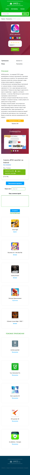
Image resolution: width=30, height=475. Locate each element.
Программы (14, 9)
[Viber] (17, 38)
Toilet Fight (15, 229)
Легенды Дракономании (15, 298)
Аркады (15, 254)
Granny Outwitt (15, 275)
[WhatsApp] (19, 38)
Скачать (15, 49)
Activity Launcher (15, 350)
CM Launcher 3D (15, 419)
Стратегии (15, 300)
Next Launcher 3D (15, 396)
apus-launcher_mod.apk (13, 172)
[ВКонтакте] (11, 38)
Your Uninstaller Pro (15, 373)
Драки (15, 232)
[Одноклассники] (13, 38)
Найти (25, 14)
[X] (15, 38)
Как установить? (7, 164)
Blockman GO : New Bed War (15, 252)
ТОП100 (22, 9)
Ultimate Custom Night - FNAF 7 (15, 321)
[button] (11, 150)
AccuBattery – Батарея (15, 442)
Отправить (15, 210)
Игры (7, 9)
